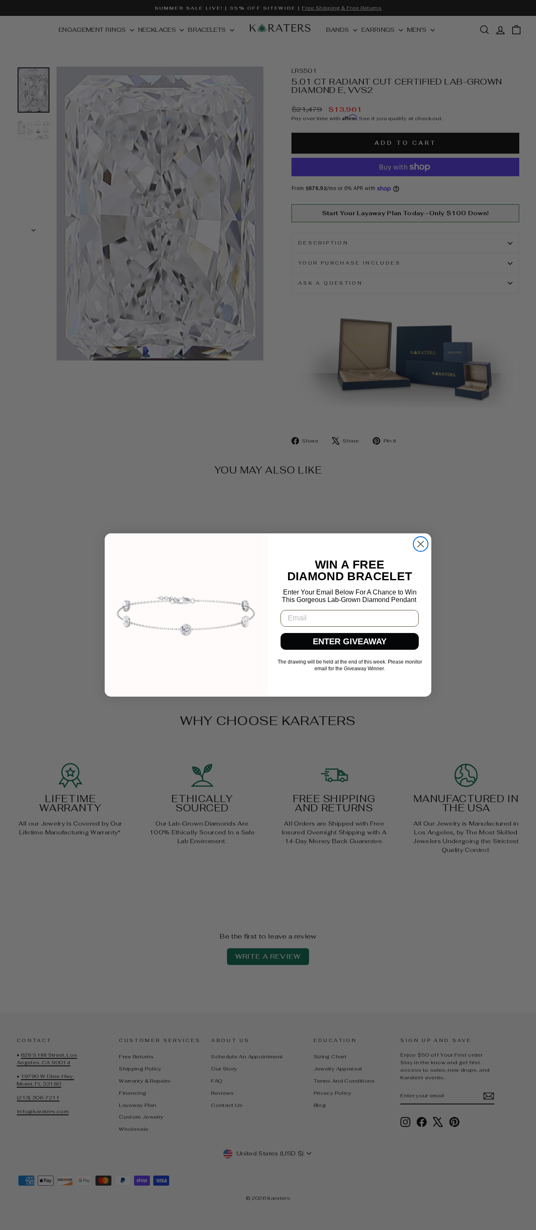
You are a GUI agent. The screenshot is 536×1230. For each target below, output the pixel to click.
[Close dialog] (420, 544)
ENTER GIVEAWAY (350, 641)
